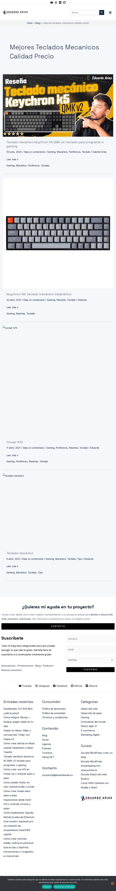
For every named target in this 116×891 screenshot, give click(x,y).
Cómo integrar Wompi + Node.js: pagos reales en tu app (18, 721)
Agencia (46, 744)
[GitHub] (64, 2)
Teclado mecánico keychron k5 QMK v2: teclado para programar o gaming (19, 761)
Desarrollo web (89, 708)
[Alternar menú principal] (110, 13)
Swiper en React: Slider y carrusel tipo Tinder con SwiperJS (17, 735)
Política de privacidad (53, 713)
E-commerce (88, 730)
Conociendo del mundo (93, 721)
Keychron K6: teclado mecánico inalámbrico (39, 294)
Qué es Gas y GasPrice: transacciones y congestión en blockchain (18, 851)
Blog (44, 735)
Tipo (79, 558)
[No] (112, 883)
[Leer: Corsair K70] (58, 381)
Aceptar (47, 887)
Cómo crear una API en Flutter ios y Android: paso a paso (19, 773)
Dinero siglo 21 (89, 726)
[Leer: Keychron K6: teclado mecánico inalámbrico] (58, 233)
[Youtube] (51, 2)
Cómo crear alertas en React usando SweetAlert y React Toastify (19, 747)
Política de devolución (54, 708)
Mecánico (62, 151)
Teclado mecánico (19, 553)
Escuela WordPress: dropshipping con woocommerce (91, 766)
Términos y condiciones (55, 717)
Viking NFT (48, 757)
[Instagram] (56, 2)
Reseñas (61, 299)
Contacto (47, 752)
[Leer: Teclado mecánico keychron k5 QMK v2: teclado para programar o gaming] (58, 105)
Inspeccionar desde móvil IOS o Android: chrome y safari (17, 804)
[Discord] (60, 2)
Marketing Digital (90, 734)
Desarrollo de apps (91, 713)
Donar (45, 739)
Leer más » (12, 159)
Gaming (51, 151)
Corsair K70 (14, 442)
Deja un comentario (34, 151)
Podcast (46, 748)
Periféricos (74, 151)
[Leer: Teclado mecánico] (58, 510)
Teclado (86, 151)
